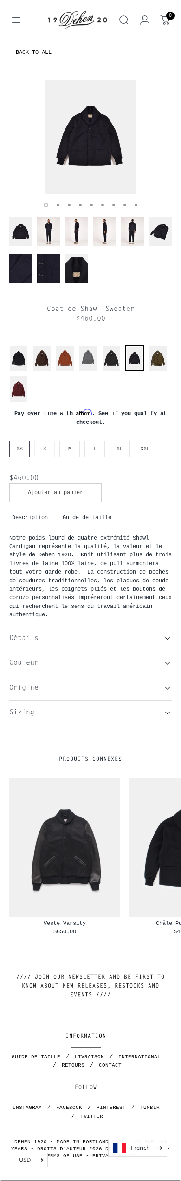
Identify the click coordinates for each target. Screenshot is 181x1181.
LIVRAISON (89, 1057)
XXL (145, 449)
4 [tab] (80, 205)
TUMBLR (150, 1107)
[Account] (145, 20)
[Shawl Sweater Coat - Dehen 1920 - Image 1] (90, 137)
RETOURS (73, 1065)
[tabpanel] (90, 137)
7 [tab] (113, 205)
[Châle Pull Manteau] (18, 370)
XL (119, 449)
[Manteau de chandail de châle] (88, 370)
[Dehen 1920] (77, 20)
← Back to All (30, 52)
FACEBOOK (69, 1107)
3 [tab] (69, 205)
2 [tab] (58, 205)
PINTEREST (111, 1107)
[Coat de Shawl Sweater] (134, 369)
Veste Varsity (65, 923)
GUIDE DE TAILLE (36, 1057)
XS (19, 449)
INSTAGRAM (27, 1107)
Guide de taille (87, 518)
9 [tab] (136, 205)
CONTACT (110, 1065)
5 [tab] (91, 205)
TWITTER (91, 1116)
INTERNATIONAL (139, 1057)
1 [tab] (46, 205)
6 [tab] (102, 205)
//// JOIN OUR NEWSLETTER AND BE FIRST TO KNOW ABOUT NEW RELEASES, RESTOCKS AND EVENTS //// (90, 986)
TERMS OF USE (63, 1156)
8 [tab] (124, 205)
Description (30, 518)
